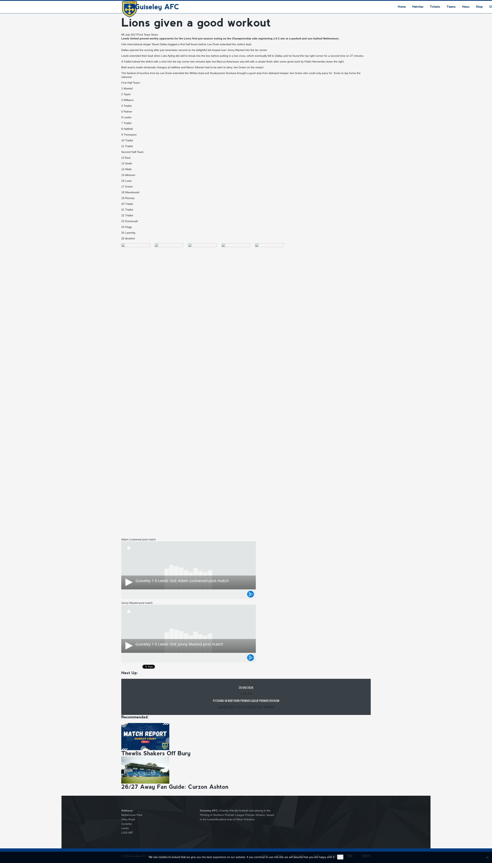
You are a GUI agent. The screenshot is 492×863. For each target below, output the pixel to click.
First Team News (148, 34)
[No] (487, 857)
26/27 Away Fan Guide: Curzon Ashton (175, 786)
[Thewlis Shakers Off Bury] (145, 736)
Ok (340, 857)
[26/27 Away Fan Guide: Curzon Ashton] (145, 769)
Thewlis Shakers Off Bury (156, 753)
